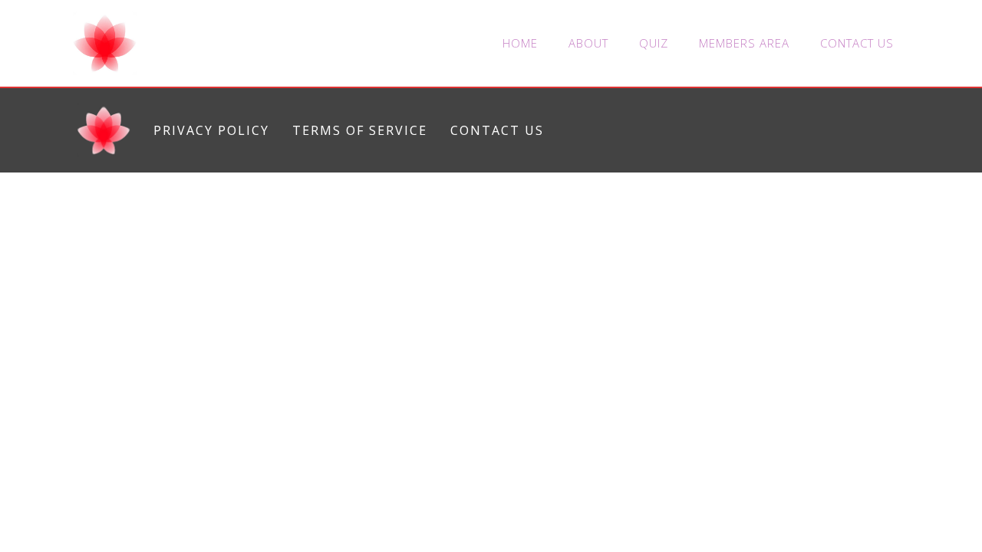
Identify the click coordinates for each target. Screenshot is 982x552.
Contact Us (857, 43)
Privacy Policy (211, 130)
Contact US (497, 130)
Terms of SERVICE (359, 130)
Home (520, 43)
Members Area (744, 43)
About (588, 43)
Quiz (653, 43)
